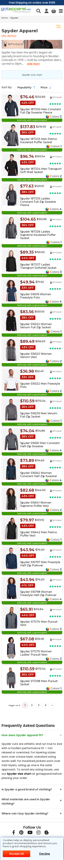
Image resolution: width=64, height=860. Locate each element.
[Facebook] (13, 833)
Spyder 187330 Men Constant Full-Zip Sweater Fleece (40, 111)
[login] (46, 11)
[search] (38, 11)
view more (33, 64)
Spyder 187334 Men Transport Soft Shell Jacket (41, 170)
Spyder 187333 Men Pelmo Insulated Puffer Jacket (38, 140)
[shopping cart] (53, 11)
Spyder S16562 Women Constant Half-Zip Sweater (38, 474)
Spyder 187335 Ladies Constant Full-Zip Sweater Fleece (38, 202)
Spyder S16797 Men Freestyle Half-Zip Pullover (40, 564)
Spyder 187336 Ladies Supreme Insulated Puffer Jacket (38, 235)
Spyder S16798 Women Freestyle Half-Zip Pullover (38, 593)
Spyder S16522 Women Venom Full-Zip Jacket (36, 325)
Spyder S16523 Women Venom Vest (36, 355)
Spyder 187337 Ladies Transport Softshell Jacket (38, 266)
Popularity (24, 87)
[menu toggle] (60, 11)
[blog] (46, 833)
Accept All (16, 853)
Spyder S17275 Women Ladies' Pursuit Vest (36, 653)
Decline (44, 853)
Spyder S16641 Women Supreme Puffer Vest (35, 504)
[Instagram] (38, 833)
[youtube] (29, 833)
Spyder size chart (32, 74)
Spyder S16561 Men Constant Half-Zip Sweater (40, 444)
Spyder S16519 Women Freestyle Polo (35, 296)
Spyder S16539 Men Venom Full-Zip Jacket (38, 415)
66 (5, 35)
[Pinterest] (21, 833)
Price (44, 87)
